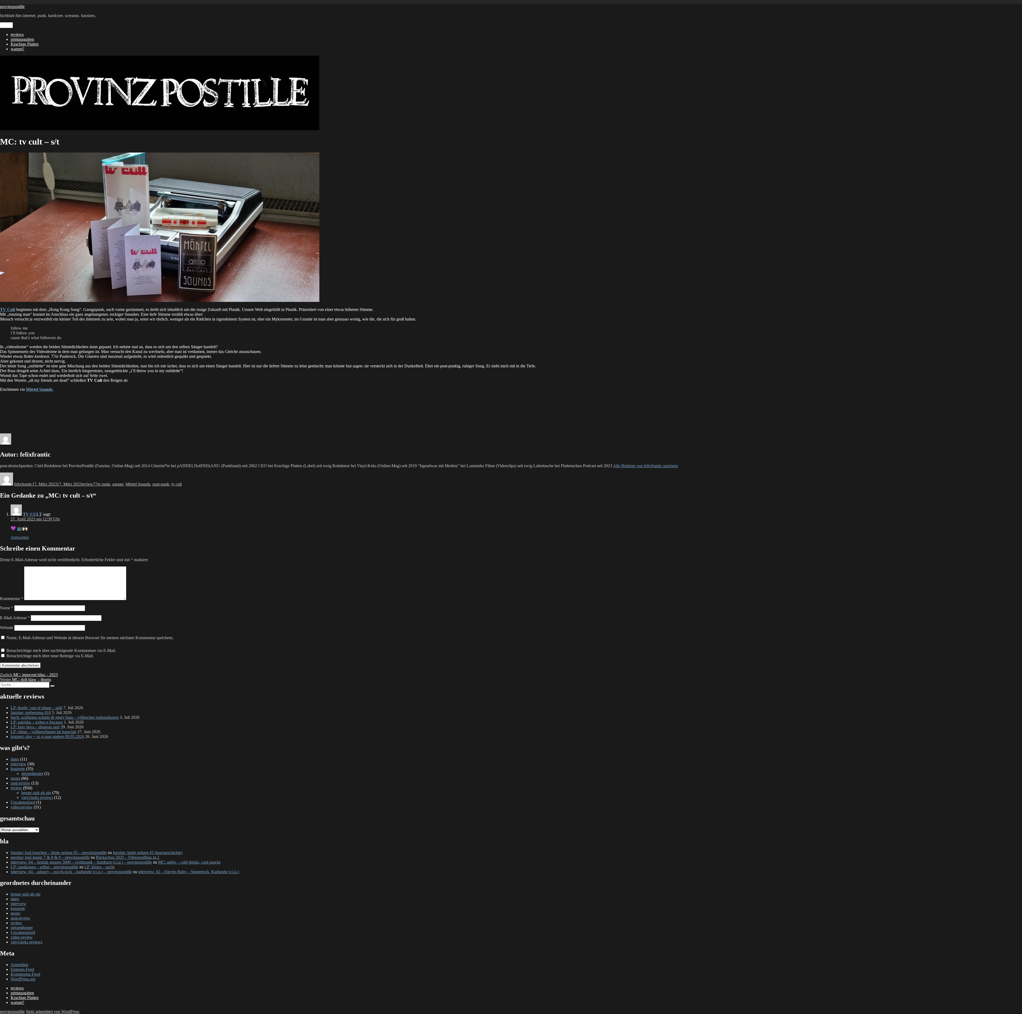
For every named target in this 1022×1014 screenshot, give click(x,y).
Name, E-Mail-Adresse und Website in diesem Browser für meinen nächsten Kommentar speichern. (90, 637)
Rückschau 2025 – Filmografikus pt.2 (127, 857)
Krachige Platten (25, 44)
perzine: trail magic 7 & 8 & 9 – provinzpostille (50, 857)
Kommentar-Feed (25, 974)
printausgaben (22, 39)
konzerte (18, 768)
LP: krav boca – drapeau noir (35, 727)
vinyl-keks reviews (37, 797)
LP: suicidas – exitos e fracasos (37, 722)
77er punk (101, 484)
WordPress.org (23, 979)
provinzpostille (12, 6)
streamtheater (32, 773)
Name (6, 608)
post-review (20, 783)
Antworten (20, 537)
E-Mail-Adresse (15, 617)
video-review (22, 807)
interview (18, 764)
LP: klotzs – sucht (99, 867)
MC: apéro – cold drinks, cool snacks (189, 862)
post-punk (161, 484)
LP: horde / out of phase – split (36, 707)
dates (15, 759)
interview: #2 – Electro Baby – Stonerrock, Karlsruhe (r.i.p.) (188, 871)
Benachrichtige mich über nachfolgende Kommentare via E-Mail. (61, 650)
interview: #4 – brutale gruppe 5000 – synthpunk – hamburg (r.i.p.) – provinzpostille (81, 862)
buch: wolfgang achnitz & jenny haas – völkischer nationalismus (65, 717)
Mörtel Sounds (138, 484)
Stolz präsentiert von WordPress (52, 1011)
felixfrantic (23, 484)
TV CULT (32, 514)
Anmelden (19, 964)
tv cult (176, 484)
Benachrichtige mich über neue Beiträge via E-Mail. (50, 656)
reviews (17, 34)
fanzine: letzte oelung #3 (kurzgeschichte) (148, 852)
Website (6, 627)
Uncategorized (23, 802)
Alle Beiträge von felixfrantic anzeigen (645, 465)
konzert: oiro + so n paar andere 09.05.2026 (47, 736)
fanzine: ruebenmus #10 (31, 712)
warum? (17, 49)
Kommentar (11, 598)
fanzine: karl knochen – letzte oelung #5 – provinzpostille (59, 852)
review (87, 484)
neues (15, 778)
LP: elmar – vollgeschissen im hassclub (43, 731)
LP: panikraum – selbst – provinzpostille (44, 867)
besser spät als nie (36, 792)
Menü (6, 25)
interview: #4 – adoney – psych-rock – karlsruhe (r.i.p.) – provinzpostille (71, 871)
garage (117, 484)
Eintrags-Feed (22, 969)
